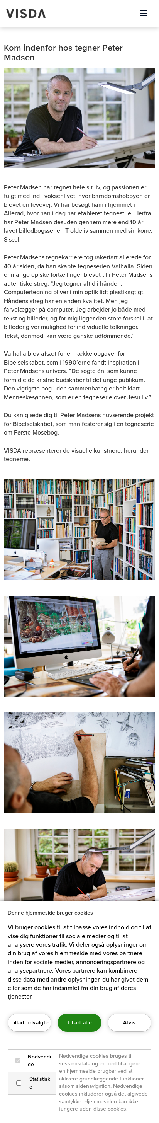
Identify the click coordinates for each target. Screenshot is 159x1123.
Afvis (129, 1022)
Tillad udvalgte (29, 1022)
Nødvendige (39, 1060)
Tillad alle (79, 1022)
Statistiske (39, 1083)
